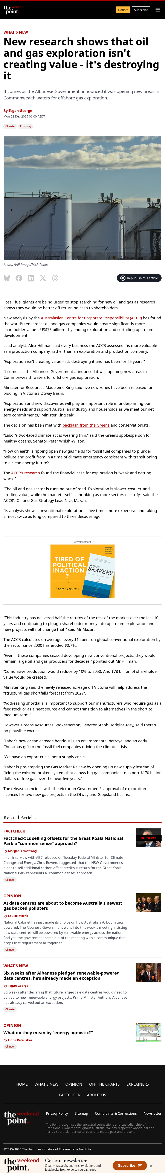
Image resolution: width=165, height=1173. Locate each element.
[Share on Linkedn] (31, 278)
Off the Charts (104, 1084)
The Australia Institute (75, 1149)
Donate (123, 10)
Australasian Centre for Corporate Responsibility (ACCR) (91, 317)
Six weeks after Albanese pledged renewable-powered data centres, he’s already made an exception (61, 975)
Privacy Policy (57, 1113)
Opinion (73, 1084)
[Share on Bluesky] (6, 278)
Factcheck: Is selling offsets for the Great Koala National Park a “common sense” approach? (63, 840)
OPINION (12, 895)
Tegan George (20, 110)
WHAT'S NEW (15, 32)
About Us (96, 1094)
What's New (46, 1084)
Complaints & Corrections (116, 1113)
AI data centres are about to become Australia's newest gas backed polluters (62, 905)
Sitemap (81, 1113)
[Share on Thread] (55, 278)
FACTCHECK (14, 831)
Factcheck (69, 1094)
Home (22, 1084)
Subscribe (141, 10)
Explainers (138, 1084)
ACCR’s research (25, 472)
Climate (10, 126)
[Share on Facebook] (18, 278)
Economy (25, 126)
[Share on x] (43, 278)
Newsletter (153, 1113)
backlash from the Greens (86, 425)
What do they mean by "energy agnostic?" (48, 1032)
